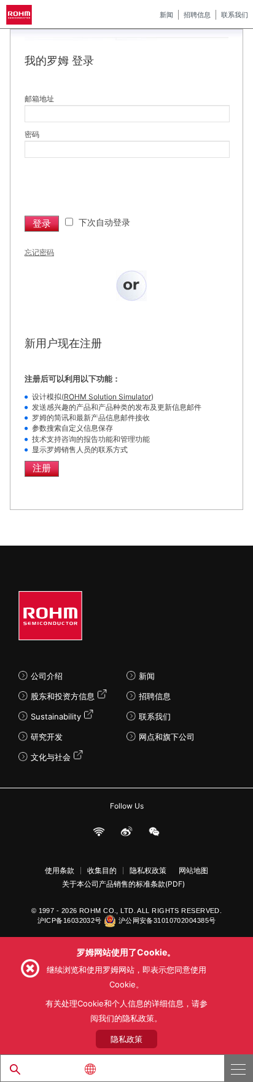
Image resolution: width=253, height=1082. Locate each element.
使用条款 (59, 870)
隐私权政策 (148, 870)
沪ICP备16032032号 (69, 920)
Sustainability (56, 716)
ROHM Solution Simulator (107, 396)
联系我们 (234, 14)
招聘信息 (197, 14)
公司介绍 (47, 676)
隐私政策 (126, 1039)
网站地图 (193, 870)
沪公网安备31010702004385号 (167, 920)
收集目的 (102, 870)
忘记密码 (39, 252)
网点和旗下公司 (167, 737)
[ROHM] (21, 15)
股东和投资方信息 (63, 696)
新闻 (166, 14)
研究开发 (47, 737)
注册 (42, 468)
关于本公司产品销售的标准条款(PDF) (123, 884)
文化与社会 (51, 757)
